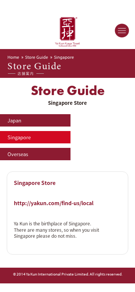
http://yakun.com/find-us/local (53, 203)
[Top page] (67, 29)
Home (13, 57)
